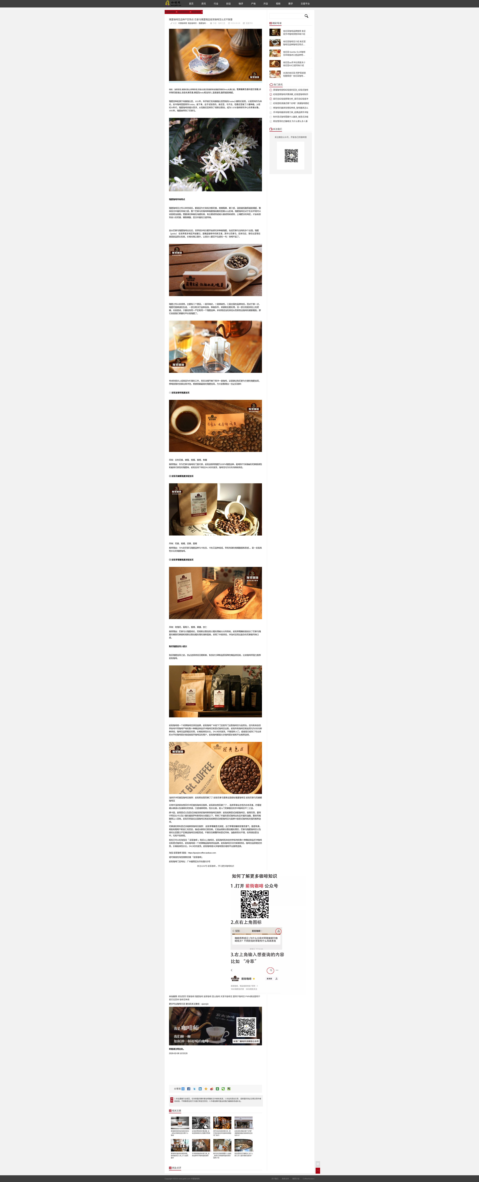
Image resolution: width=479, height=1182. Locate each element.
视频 (278, 3)
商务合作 (285, 1179)
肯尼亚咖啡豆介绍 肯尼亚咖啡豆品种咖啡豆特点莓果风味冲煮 (294, 44)
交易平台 (305, 3)
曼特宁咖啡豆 (239, 996)
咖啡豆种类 (184, 1000)
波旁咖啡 (207, 996)
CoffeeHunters (308, 1179)
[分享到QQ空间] (206, 1088)
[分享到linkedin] (201, 1088)
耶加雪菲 (182, 996)
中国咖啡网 (173, 3)
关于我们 (274, 1179)
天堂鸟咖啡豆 (226, 996)
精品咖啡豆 (183, 12)
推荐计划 (295, 1179)
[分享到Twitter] (195, 1088)
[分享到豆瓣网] (218, 1088)
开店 (265, 3)
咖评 (241, 3)
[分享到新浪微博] (212, 1088)
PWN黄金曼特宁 (252, 996)
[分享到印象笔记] (229, 1088)
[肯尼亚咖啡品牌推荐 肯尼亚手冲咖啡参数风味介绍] (275, 35)
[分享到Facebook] (189, 1088)
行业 (216, 3)
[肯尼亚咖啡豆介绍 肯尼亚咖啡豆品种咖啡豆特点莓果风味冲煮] (275, 46)
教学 (290, 3)
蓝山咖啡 (216, 996)
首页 (191, 3)
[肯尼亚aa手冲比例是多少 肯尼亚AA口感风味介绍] (275, 67)
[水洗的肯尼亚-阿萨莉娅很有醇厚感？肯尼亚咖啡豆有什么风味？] (275, 77)
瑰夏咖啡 (196, 12)
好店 (228, 3)
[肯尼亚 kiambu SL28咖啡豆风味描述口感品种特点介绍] (275, 56)
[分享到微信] (224, 1088)
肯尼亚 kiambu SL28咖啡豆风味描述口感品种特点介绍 (294, 55)
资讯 (203, 3)
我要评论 (249, 23)
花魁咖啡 (190, 996)
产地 (253, 3)
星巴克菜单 (174, 1000)
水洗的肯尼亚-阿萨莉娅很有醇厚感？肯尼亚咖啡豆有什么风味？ (294, 76)
